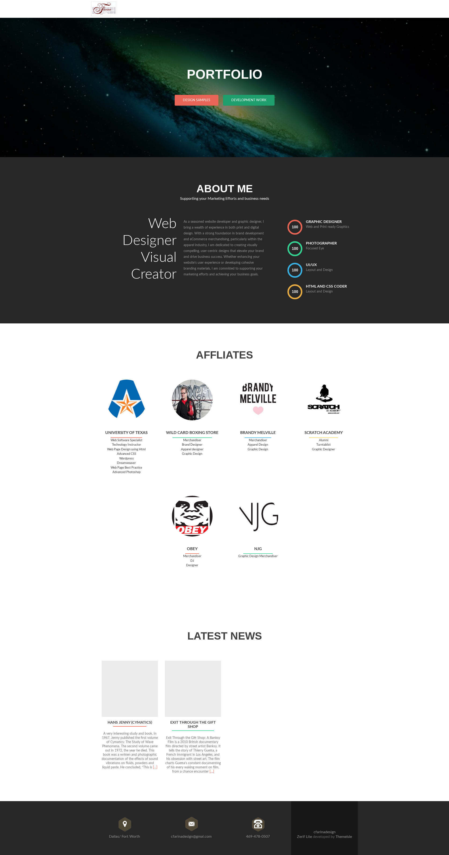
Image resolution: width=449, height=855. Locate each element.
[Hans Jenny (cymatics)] (130, 689)
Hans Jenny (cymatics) (130, 722)
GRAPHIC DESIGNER (324, 222)
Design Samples (196, 100)
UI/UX (311, 265)
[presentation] (295, 227)
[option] (224, 720)
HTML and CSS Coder (326, 286)
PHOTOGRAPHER (321, 243)
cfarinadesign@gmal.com (191, 836)
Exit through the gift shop (193, 725)
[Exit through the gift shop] (193, 689)
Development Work (248, 100)
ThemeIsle (344, 837)
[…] (155, 767)
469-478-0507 (258, 836)
